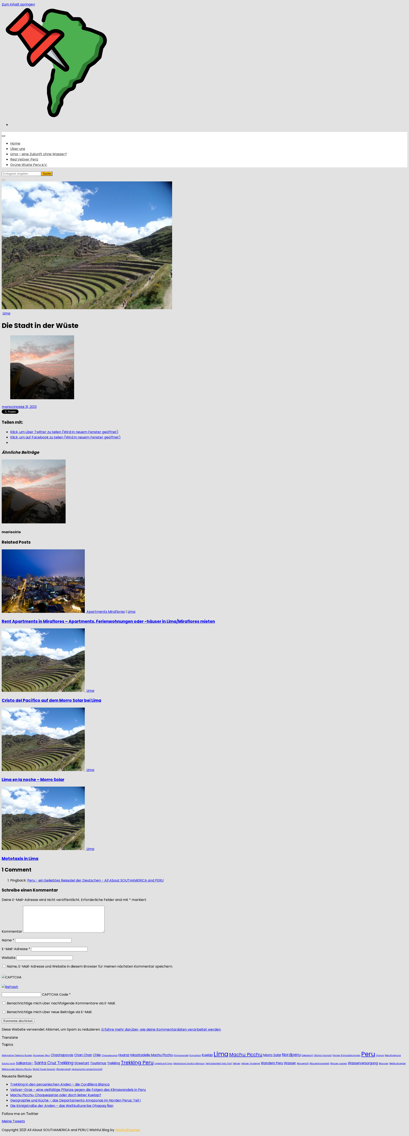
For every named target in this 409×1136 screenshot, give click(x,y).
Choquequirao (110, 1055)
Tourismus (98, 1063)
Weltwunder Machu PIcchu (17, 1069)
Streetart (81, 1063)
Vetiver (236, 1063)
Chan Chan (83, 1055)
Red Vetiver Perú (24, 159)
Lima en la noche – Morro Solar (33, 780)
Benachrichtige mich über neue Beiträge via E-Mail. (49, 1012)
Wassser (383, 1063)
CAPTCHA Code (55, 994)
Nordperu (291, 1055)
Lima (6, 313)
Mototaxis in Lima (20, 859)
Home (15, 143)
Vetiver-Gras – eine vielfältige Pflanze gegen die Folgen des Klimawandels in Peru (78, 1089)
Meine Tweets (13, 1121)
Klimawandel (181, 1055)
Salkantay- (24, 1063)
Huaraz (124, 1055)
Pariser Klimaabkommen (346, 1055)
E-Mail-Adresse (16, 948)
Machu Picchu (245, 1054)
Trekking (113, 1063)
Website (9, 957)
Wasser (290, 1063)
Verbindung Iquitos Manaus (189, 1063)
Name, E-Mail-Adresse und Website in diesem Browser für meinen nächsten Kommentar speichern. (90, 966)
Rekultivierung (393, 1055)
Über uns (17, 148)
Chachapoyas (62, 1055)
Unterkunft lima (163, 1063)
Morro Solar (272, 1055)
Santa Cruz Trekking (53, 1063)
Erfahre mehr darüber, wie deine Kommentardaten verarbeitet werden (161, 1029)
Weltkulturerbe (397, 1063)
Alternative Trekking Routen (17, 1055)
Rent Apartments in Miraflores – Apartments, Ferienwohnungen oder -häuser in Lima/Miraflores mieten (108, 621)
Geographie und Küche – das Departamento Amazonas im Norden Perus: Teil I (75, 1100)
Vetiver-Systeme (250, 1063)
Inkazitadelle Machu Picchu (151, 1055)
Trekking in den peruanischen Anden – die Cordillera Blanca (59, 1084)
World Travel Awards (44, 1069)
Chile (97, 1055)
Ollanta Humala (323, 1055)
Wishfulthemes (127, 1129)
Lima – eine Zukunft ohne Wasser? (38, 154)
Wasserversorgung (363, 1063)
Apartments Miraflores (105, 611)
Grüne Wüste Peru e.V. (28, 164)
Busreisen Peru (41, 1055)
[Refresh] (10, 986)
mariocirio (10, 406)
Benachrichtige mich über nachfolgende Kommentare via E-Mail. (61, 1003)
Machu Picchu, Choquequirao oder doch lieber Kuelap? (55, 1095)
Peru (368, 1054)
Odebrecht (307, 1055)
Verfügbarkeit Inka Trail (219, 1063)
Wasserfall (303, 1063)
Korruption (195, 1055)
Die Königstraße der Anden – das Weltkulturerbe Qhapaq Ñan (61, 1105)
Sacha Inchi (8, 1063)
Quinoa (380, 1055)
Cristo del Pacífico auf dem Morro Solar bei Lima (51, 700)
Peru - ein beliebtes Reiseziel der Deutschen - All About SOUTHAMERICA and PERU (95, 880)
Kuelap (207, 1055)
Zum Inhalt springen (18, 4)
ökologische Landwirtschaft (87, 1069)
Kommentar (12, 931)
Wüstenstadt (63, 1069)
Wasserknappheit (319, 1063)
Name (8, 940)
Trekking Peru (137, 1062)
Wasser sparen (338, 1063)
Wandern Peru (272, 1063)
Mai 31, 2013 (28, 406)
